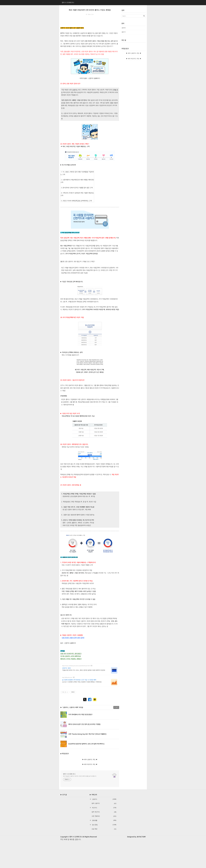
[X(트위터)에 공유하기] (84, 699)
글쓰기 (124, 32)
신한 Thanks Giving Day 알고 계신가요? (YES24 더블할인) (87, 734)
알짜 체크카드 (104, 812)
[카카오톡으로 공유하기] (94, 699)
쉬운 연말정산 (104, 816)
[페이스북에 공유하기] (89, 699)
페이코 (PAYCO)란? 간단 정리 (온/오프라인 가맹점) (84, 724)
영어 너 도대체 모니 (69, 774)
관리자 (124, 28)
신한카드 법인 (66, 668)
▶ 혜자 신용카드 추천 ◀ (89, 759)
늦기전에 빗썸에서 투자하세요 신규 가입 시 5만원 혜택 (79, 680)
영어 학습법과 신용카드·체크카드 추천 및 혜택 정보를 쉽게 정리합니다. (80, 776)
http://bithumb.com (67, 677)
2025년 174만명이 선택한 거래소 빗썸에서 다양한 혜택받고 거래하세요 (82, 682)
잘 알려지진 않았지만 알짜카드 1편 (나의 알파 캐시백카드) (86, 744)
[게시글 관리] (67, 692)
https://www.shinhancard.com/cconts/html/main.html (76, 665)
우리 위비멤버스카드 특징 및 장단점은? (80, 714)
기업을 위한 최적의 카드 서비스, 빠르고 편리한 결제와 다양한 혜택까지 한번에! (83, 670)
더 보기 (116, 707)
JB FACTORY (141, 837)
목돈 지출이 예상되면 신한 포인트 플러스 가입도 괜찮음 (90, 10)
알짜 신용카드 (104, 803)
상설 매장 (104, 829)
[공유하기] (65, 692)
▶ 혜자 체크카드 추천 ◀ (89, 764)
